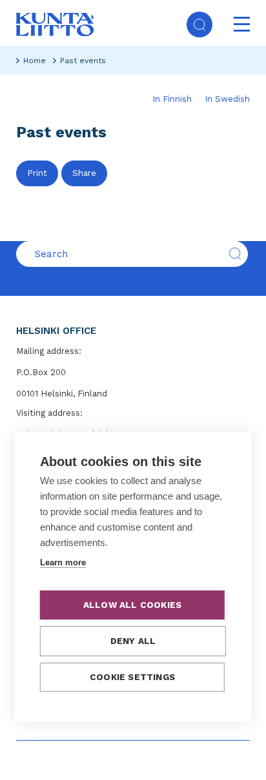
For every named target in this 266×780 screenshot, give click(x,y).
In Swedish (227, 99)
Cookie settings (132, 677)
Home (34, 60)
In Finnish (172, 99)
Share (84, 173)
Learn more (63, 562)
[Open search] (199, 24)
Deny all (133, 641)
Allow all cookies (132, 605)
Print (37, 173)
